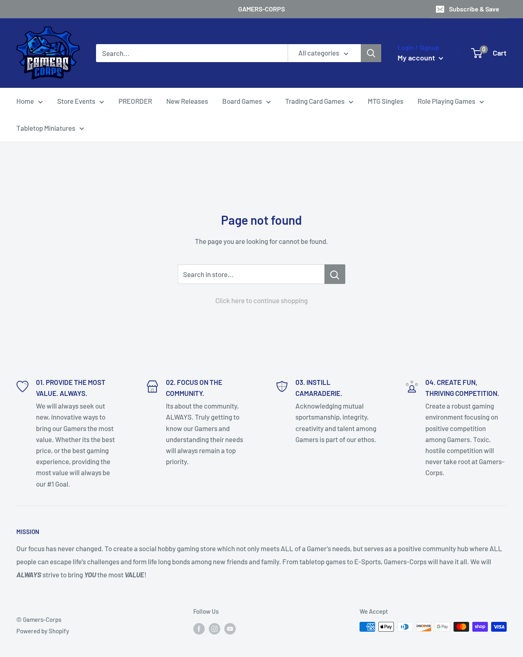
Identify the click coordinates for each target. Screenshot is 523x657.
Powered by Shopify (42, 631)
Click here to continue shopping (261, 300)
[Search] (371, 53)
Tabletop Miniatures (45, 128)
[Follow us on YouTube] (230, 628)
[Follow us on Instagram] (214, 628)
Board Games (242, 101)
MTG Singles (385, 101)
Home (25, 101)
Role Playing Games (446, 101)
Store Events (76, 101)
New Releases (187, 101)
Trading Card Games (314, 101)
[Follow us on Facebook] (199, 628)
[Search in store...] (334, 274)
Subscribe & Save (474, 9)
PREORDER (135, 101)
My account (417, 57)
